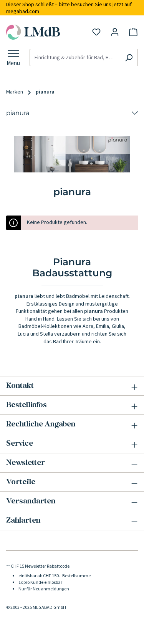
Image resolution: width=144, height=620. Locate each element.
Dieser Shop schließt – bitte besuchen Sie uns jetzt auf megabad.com (69, 8)
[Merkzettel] (96, 32)
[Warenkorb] (133, 32)
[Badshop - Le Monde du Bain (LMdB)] (33, 32)
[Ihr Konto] (114, 32)
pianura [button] (17, 113)
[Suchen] (129, 58)
